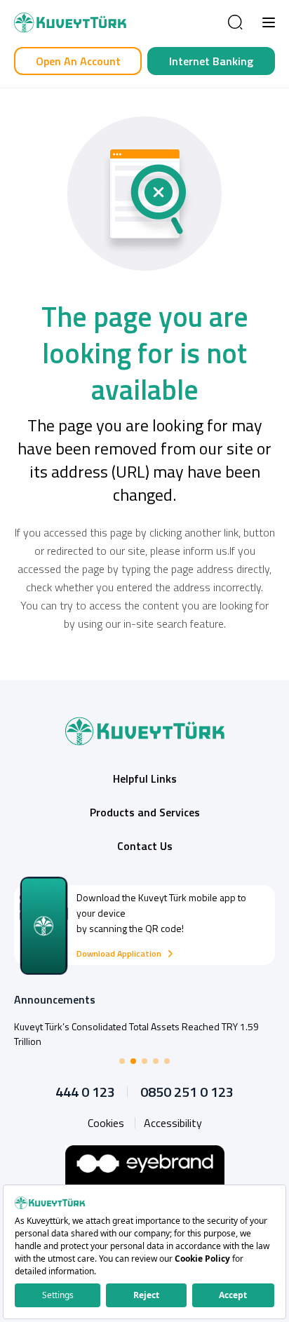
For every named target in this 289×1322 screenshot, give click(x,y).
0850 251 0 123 (187, 1092)
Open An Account (78, 61)
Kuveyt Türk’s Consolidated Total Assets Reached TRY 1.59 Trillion (136, 1033)
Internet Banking (211, 61)
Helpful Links (145, 778)
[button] (268, 22)
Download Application (118, 953)
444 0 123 (85, 1092)
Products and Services (145, 812)
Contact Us (145, 845)
